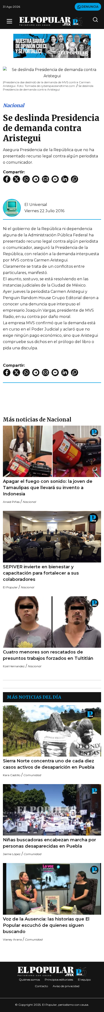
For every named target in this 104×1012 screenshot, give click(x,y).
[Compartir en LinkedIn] (65, 179)
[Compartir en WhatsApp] (26, 179)
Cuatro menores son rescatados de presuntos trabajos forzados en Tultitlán (48, 655)
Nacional (13, 105)
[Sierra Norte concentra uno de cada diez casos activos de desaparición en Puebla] (52, 731)
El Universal (35, 204)
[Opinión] (52, 45)
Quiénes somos (29, 979)
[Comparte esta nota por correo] (45, 179)
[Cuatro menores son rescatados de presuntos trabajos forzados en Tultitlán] (52, 622)
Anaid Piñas (11, 502)
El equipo (84, 979)
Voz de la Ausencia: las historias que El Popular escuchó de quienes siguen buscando (46, 925)
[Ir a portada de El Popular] (50, 21)
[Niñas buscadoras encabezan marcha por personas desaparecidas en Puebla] (52, 810)
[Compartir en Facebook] (7, 179)
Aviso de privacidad (66, 986)
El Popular (10, 587)
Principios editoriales (59, 979)
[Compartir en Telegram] (36, 179)
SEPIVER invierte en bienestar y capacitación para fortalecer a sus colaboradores (41, 573)
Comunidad (32, 775)
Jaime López (12, 854)
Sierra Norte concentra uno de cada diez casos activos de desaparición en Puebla (48, 764)
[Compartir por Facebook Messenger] (55, 179)
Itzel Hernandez (14, 666)
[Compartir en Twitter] (16, 179)
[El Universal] (12, 207)
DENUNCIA (89, 6)
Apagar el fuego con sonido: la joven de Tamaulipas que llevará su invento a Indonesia (47, 488)
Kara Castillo (11, 775)
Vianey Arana (12, 939)
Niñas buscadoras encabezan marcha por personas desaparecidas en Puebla (49, 843)
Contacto (41, 986)
